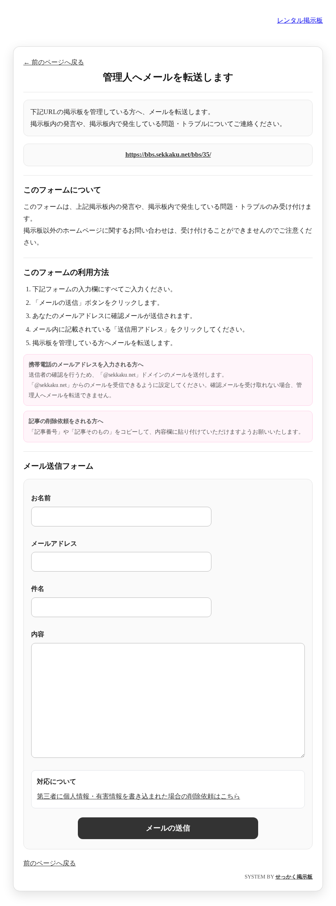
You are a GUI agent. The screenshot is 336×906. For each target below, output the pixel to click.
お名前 (41, 497)
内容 (37, 634)
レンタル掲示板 (300, 20)
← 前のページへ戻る (53, 62)
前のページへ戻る (49, 863)
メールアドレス (54, 543)
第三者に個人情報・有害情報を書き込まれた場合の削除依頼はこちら (138, 796)
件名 (37, 588)
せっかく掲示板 (294, 877)
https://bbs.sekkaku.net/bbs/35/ (168, 154)
